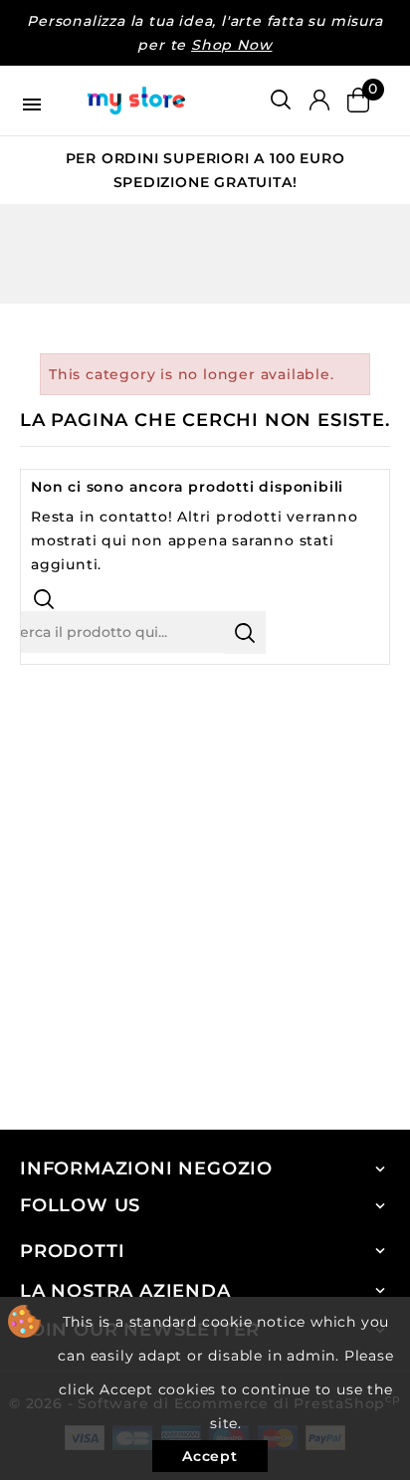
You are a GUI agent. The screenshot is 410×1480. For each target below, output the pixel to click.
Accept (210, 1456)
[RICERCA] (245, 632)
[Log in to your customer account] (319, 100)
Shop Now (231, 45)
